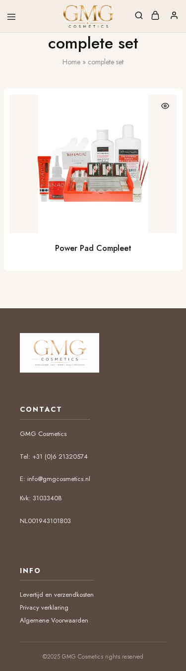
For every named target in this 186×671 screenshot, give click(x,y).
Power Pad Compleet (93, 248)
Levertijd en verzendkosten (57, 594)
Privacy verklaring (44, 607)
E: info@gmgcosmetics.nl (55, 478)
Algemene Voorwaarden (54, 620)
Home (71, 62)
